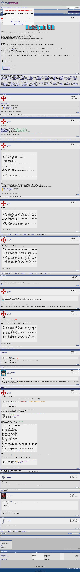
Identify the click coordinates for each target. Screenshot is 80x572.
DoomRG (60, 77)
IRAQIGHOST (38, 79)
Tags (1, 535)
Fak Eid (25, 78)
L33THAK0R (10, 471)
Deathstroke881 (40, 77)
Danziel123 (15, 77)
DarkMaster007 (31, 77)
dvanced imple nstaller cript (6, 128)
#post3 (13, 49)
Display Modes (77, 13)
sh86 (39, 83)
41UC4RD (2, 76)
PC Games (10, 7)
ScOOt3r (33, 83)
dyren (67, 77)
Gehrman (55, 78)
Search (73, 9)
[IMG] (1, 546)
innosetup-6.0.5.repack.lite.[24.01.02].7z (8, 188)
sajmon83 (62, 82)
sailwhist (55, 82)
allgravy (23, 76)
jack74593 (46, 79)
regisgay (27, 82)
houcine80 (22, 79)
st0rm (61, 83)
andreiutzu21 (38, 76)
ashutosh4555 (46, 76)
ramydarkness (60, 81)
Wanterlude (76, 84)
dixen (54, 77)
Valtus (54, 84)
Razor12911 (13, 82)
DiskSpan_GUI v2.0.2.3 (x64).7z (7, 107)
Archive (71, 568)
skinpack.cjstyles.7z (5, 190)
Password (68, 8)
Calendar (44, 9)
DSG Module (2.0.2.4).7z (6, 69)
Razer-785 (5, 82)
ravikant (67, 81)
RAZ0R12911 (75, 81)
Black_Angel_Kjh (62, 76)
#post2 (3, 54)
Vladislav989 (61, 84)
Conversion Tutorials (24, 7)
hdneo (7, 79)
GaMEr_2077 (48, 78)
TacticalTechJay (5, 84)
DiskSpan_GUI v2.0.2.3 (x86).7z (7, 108)
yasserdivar (32, 85)
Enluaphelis (4, 78)
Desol (47, 77)
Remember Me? (77, 7)
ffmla (32, 78)
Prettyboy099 (29, 81)
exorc (11, 78)
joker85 (75, 79)
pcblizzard (5, 81)
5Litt (9, 76)
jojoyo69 (68, 79)
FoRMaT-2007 (39, 78)
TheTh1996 (23, 84)
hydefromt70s (30, 79)
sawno (18, 83)
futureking (9, 531)
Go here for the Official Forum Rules (18, 21)
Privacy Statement (75, 568)
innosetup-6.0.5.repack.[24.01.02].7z (7, 189)
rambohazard (51, 81)
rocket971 (34, 82)
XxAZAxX (24, 85)
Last (77, 533)
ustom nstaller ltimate (5, 130)
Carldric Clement (72, 76)
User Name (68, 7)
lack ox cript (3, 129)
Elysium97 (73, 77)
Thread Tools (65, 13)
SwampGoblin (75, 83)
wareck (5, 85)
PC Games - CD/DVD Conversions (17, 7)
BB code (2, 545)
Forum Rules (2, 548)
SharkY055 (46, 83)
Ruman (49, 82)
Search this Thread (70, 13)
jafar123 (54, 79)
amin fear (30, 76)
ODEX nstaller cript (4, 131)
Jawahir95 (60, 79)
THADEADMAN (14, 84)
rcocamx (20, 82)
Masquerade (3, 352)
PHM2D (22, 81)
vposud (69, 84)
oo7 (38, 273)
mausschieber (25, 234)
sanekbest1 (11, 83)
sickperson (54, 83)
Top (79, 568)
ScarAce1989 (26, 83)
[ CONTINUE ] (18, 24)
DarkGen (23, 77)
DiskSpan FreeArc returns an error (5, 556)
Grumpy (62, 78)
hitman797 (14, 79)
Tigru (30, 84)
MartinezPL (17, 234)
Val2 (48, 84)
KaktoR (16, 273)
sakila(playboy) (3, 83)
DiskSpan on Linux (3, 555)
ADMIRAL (15, 76)
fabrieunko (18, 78)
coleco (2, 77)
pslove (37, 81)
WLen (11, 85)
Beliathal (54, 76)
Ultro (42, 84)
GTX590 (69, 78)
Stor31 (67, 83)
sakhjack (70, 82)
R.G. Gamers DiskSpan (4, 559)
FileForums (3, 7)
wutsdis (18, 85)
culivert (8, 77)
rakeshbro (43, 81)
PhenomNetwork (13, 81)
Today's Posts (58, 9)
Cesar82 (8, 97)
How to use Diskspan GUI (5, 103)
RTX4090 (42, 82)
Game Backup (7, 7)
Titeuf (36, 84)
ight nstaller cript (4, 132)
